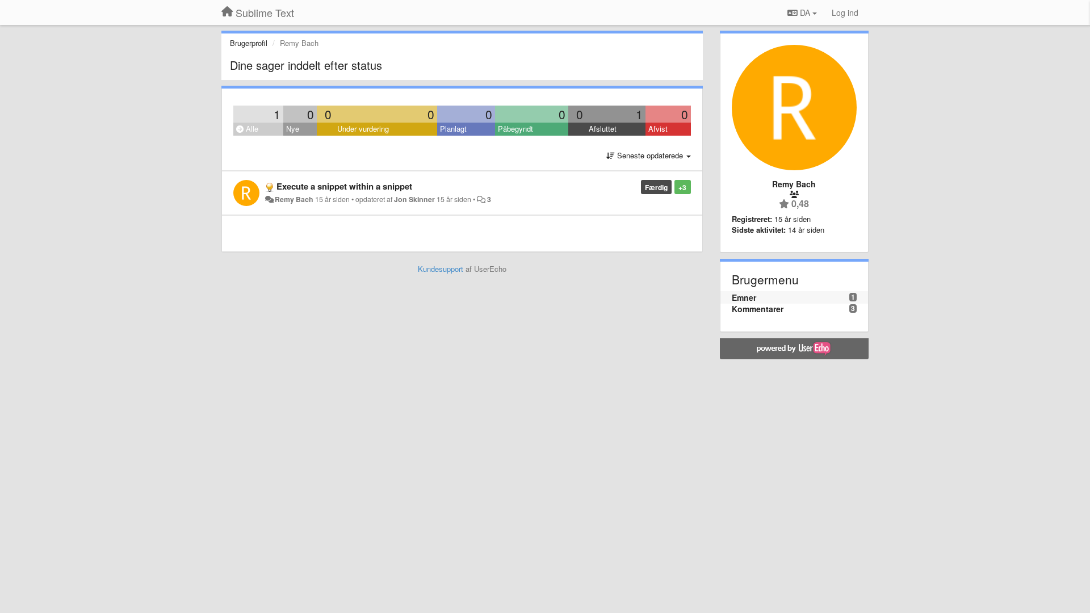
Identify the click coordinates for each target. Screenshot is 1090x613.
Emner (744, 297)
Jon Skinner (414, 199)
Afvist (658, 128)
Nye (292, 128)
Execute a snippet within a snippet (344, 186)
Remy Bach (294, 199)
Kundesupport (440, 268)
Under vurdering (363, 128)
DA (805, 12)
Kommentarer (757, 308)
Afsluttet (603, 128)
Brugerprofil (248, 42)
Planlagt (453, 128)
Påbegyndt (515, 128)
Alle (251, 128)
